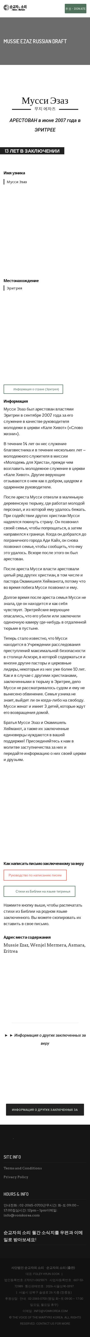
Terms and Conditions (23, 1168)
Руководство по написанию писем (35, 875)
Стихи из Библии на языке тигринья (43, 891)
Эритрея (14, 288)
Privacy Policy (16, 1177)
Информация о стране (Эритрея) (36, 389)
